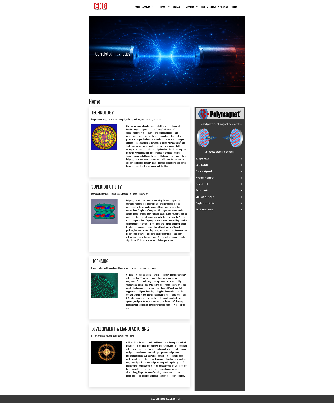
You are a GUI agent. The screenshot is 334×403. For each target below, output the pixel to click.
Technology (161, 6)
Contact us (223, 6)
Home (137, 6)
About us (146, 6)
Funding (234, 6)
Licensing (190, 6)
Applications (178, 6)
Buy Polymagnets (208, 6)
